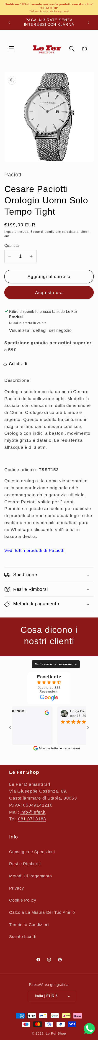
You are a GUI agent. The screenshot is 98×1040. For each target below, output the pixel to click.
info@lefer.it (33, 812)
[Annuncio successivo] (89, 22)
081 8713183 (32, 819)
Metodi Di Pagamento (30, 876)
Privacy (16, 888)
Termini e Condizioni (29, 924)
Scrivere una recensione (56, 664)
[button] (11, 49)
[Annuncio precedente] (9, 22)
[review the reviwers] (42, 714)
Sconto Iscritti (22, 936)
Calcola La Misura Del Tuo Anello (42, 912)
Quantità (11, 245)
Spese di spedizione (46, 231)
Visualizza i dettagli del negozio (40, 330)
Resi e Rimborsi (25, 864)
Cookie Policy (22, 900)
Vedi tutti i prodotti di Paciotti (34, 550)
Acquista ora (49, 292)
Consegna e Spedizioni (32, 852)
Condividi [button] (18, 363)
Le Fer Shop (56, 1033)
